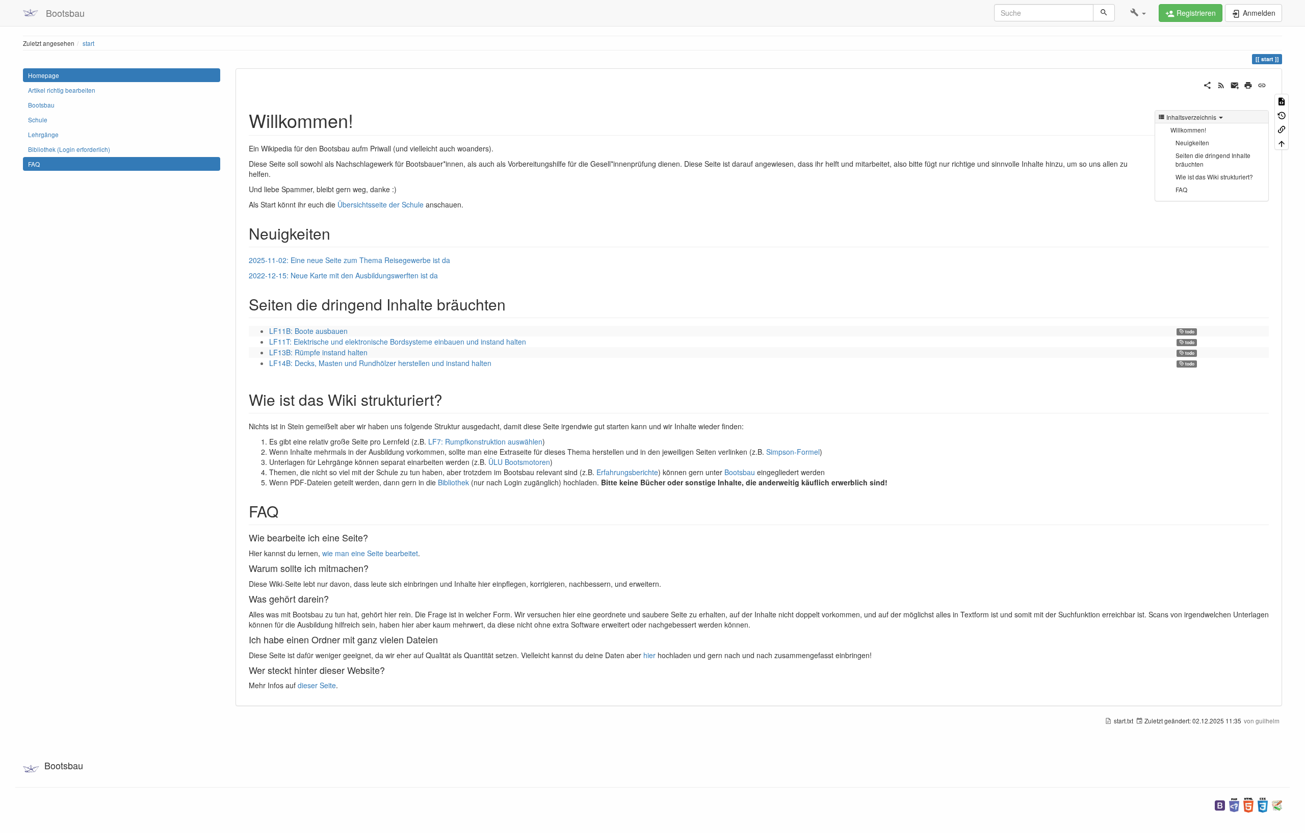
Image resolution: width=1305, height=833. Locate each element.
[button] (1138, 12)
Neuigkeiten (1192, 142)
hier (649, 655)
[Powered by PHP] (1234, 804)
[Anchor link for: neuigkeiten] (338, 233)
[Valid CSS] (1263, 804)
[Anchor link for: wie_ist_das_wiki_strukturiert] (450, 399)
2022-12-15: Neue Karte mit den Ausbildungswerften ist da (343, 275)
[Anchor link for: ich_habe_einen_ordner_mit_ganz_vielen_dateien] (442, 639)
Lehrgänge (43, 134)
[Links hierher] (1281, 128)
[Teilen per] (1207, 84)
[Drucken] (1248, 84)
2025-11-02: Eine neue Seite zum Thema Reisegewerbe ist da (349, 260)
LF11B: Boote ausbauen (308, 331)
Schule (37, 119)
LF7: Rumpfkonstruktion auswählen (485, 441)
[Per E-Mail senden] (1235, 84)
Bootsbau (41, 104)
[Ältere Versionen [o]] (1281, 114)
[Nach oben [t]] (1281, 142)
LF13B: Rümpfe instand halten (318, 352)
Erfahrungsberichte (627, 472)
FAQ (34, 164)
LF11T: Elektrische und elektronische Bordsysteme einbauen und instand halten (397, 341)
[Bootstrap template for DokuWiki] (1220, 804)
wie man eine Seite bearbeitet (370, 553)
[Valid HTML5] (1248, 804)
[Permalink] (1262, 84)
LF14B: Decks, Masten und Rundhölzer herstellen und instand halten (380, 363)
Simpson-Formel (793, 452)
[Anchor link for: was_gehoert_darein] (333, 598)
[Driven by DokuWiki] (1277, 804)
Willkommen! (1188, 129)
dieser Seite (317, 685)
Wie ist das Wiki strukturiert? (1214, 176)
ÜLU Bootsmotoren (519, 462)
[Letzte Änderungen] (1221, 84)
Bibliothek (453, 482)
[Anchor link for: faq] (286, 510)
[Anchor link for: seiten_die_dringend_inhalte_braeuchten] (513, 303)
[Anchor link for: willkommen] (362, 120)
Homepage (43, 75)
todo (1189, 332)
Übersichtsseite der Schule (380, 204)
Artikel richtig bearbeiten (61, 90)
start (88, 43)
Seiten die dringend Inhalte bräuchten (1213, 159)
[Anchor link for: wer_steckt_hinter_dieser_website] (389, 669)
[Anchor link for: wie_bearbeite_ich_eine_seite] (372, 537)
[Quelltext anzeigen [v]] (1281, 100)
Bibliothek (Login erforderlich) (69, 149)
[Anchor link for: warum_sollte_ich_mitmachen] (373, 567)
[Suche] (1104, 12)
